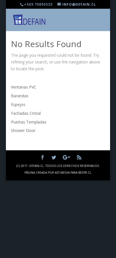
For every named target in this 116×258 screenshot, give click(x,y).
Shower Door (23, 130)
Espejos (18, 104)
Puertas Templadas (28, 122)
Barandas (19, 95)
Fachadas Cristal (26, 113)
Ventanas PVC (23, 87)
